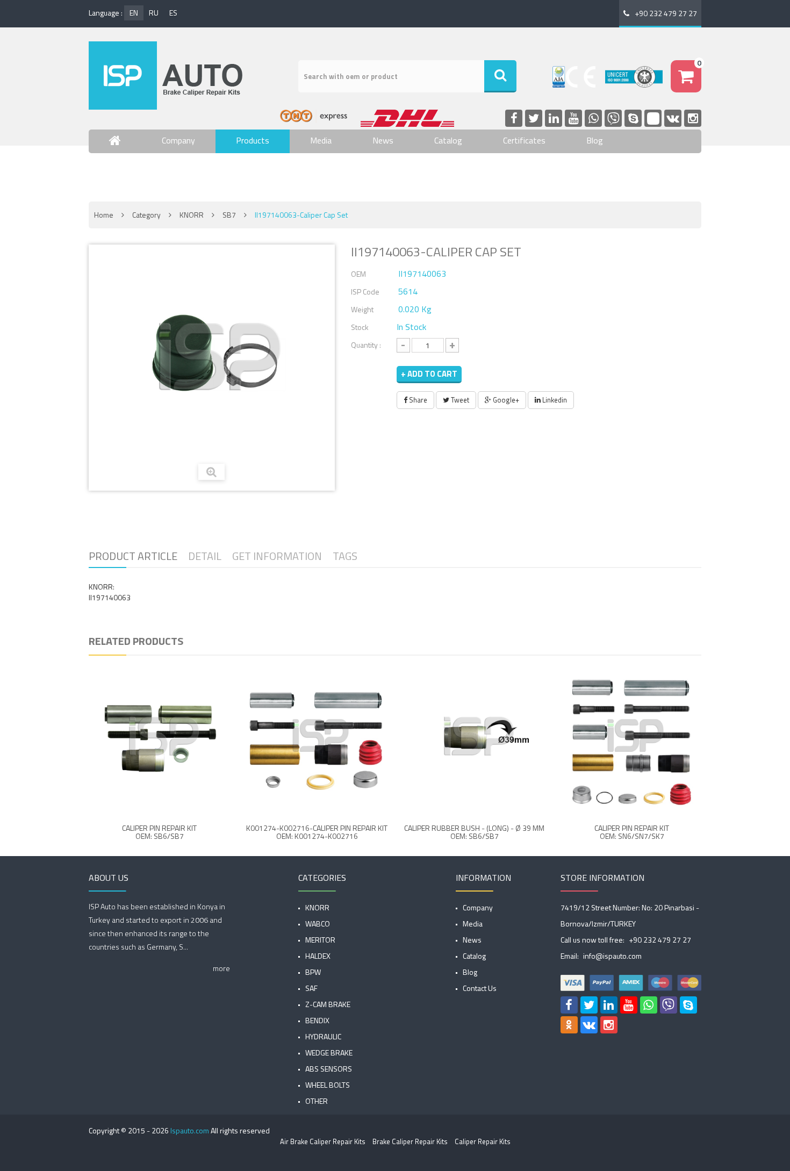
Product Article (133, 556)
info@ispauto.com (612, 955)
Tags (345, 556)
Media (321, 140)
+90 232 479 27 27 (666, 13)
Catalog (448, 140)
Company (178, 140)
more (221, 968)
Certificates (524, 140)
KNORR (191, 214)
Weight (362, 309)
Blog (594, 140)
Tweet (459, 399)
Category (146, 214)
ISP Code (365, 291)
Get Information (277, 556)
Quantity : (366, 344)
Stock (360, 327)
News (382, 140)
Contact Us (129, 172)
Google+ (505, 399)
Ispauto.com (189, 1130)
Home (103, 214)
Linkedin (554, 399)
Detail (204, 556)
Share (417, 399)
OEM (358, 273)
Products (252, 140)
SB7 (229, 214)
